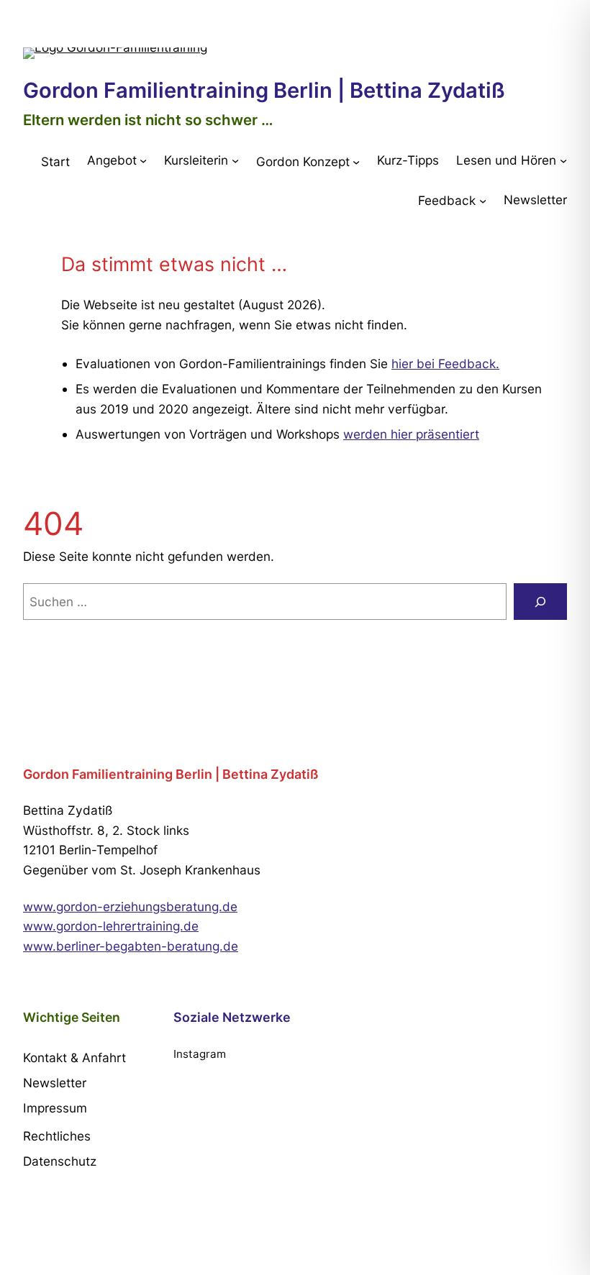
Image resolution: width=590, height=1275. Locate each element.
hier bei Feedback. (445, 363)
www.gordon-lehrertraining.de (111, 925)
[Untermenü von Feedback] (482, 200)
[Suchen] (540, 601)
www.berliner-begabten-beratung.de (130, 946)
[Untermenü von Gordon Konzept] (356, 161)
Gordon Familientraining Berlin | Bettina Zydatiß (264, 90)
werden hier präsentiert (411, 434)
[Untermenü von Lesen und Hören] (563, 160)
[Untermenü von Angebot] (143, 160)
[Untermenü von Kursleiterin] (235, 160)
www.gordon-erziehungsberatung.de (130, 906)
